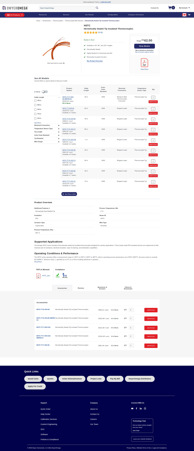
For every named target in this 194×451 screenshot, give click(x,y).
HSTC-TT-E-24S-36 (69, 118)
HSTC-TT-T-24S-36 (68, 170)
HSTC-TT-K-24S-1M (69, 139)
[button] (186, 14)
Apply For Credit (35, 386)
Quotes (50, 379)
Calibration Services (49, 419)
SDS (42, 429)
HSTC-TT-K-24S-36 (69, 150)
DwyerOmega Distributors (140, 379)
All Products (15, 15)
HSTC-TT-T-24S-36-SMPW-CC (68, 97)
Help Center (45, 414)
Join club (136, 430)
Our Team (94, 424)
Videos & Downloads (128, 288)
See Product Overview (95, 61)
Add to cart (153, 101)
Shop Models (144, 46)
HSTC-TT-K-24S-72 (69, 160)
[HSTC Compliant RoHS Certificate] (57, 275)
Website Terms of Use (144, 448)
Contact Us (155, 8)
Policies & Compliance (50, 439)
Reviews (81, 288)
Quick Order (45, 409)
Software (44, 434)
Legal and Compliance (159, 448)
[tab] (43, 273)
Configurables (113, 14)
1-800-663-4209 (105, 2)
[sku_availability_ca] (45, 91)
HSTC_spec (46, 275)
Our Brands (89, 14)
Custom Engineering (49, 424)
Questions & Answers (102, 288)
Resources (43, 14)
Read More (38, 262)
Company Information (136, 14)
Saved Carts (33, 379)
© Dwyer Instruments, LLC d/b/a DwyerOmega (44, 448)
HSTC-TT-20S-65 (68, 108)
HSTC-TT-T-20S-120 (43, 327)
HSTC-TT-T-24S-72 (68, 181)
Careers (93, 419)
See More (37, 123)
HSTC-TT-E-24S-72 (69, 129)
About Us (94, 409)
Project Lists (96, 379)
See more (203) (70, 194)
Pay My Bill (115, 379)
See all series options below (144, 52)
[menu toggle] (8, 14)
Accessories (62, 289)
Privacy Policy (131, 448)
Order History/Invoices (72, 379)
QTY (125, 310)
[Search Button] (97, 8)
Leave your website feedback (142, 439)
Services (66, 14)
